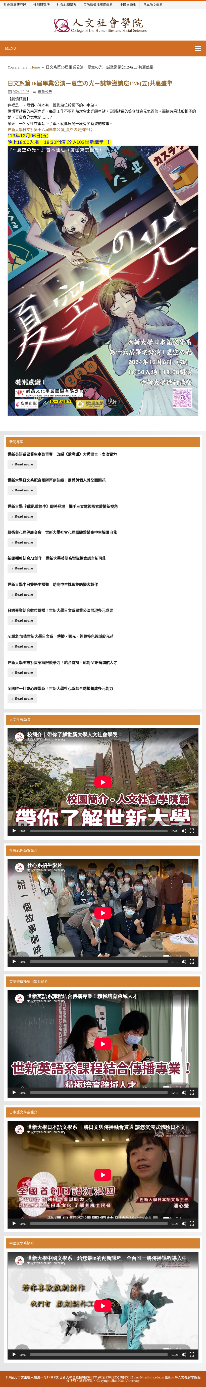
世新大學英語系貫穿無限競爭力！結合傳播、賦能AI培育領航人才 (62, 662)
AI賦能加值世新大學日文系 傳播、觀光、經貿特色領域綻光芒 (61, 636)
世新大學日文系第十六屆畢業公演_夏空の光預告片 (50, 129)
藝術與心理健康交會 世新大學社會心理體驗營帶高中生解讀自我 (62, 532)
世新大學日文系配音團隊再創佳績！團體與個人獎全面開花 (57, 480)
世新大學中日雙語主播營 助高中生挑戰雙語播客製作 (53, 584)
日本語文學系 (153, 5)
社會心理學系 (66, 5)
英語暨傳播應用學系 (98, 5)
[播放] (14, 830)
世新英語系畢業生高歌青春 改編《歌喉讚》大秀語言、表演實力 (62, 454)
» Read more (22, 464)
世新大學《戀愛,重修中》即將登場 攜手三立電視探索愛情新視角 (63, 506)
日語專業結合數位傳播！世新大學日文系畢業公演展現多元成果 (60, 610)
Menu (10, 48)
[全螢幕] (191, 830)
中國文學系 (128, 5)
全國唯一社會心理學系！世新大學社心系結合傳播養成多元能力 (60, 688)
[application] (103, 782)
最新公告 (45, 92)
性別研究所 (41, 5)
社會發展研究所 (15, 5)
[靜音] (183, 830)
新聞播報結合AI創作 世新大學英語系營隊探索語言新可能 (57, 558)
